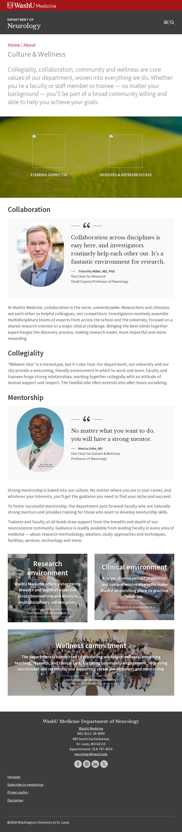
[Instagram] (87, 764)
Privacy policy (17, 792)
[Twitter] (104, 764)
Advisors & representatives (126, 174)
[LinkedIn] (95, 764)
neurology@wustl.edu (90, 754)
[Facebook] (78, 764)
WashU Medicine (91, 728)
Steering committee (48, 174)
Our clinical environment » (134, 607)
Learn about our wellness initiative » (91, 679)
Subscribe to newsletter (25, 784)
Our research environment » (48, 613)
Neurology (24, 26)
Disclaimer (15, 800)
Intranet (13, 777)
